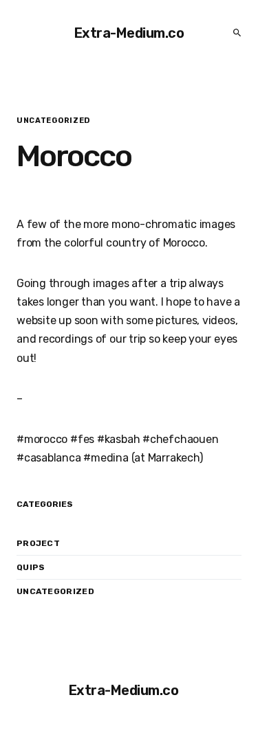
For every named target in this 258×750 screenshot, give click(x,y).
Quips (31, 567)
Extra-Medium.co (129, 33)
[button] (233, 33)
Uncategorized (55, 591)
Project (38, 543)
